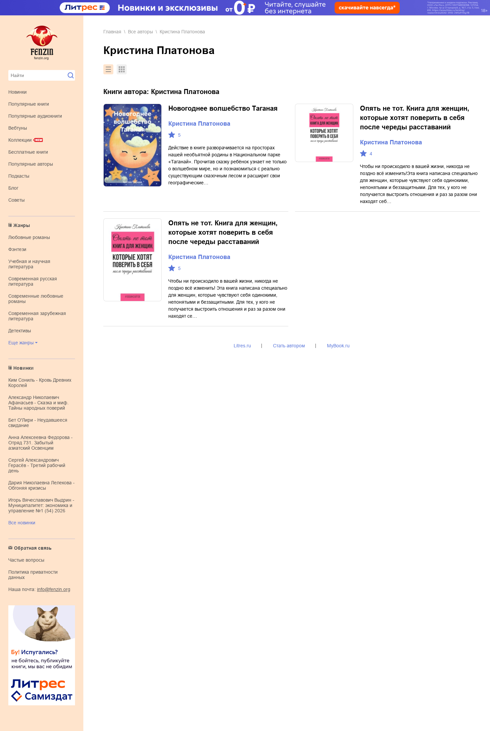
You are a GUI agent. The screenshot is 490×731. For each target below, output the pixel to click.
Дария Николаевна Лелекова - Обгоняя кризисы (41, 485)
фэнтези (17, 249)
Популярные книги (28, 104)
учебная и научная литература (29, 264)
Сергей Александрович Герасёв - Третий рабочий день (36, 465)
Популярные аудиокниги (35, 116)
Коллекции (20, 140)
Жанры (21, 225)
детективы (19, 330)
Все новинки (21, 522)
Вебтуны (17, 128)
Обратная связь (33, 548)
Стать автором (289, 345)
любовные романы (29, 237)
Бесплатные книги (28, 152)
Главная (112, 31)
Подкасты (18, 176)
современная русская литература (32, 281)
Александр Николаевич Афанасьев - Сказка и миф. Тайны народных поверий (38, 403)
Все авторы (140, 31)
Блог (13, 188)
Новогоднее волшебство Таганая (223, 108)
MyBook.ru (338, 345)
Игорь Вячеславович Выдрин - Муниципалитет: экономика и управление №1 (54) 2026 (41, 505)
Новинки (17, 92)
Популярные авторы (30, 164)
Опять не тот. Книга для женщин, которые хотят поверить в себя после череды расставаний (414, 118)
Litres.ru (242, 345)
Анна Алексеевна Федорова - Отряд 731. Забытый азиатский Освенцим (40, 443)
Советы (16, 200)
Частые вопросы (26, 560)
